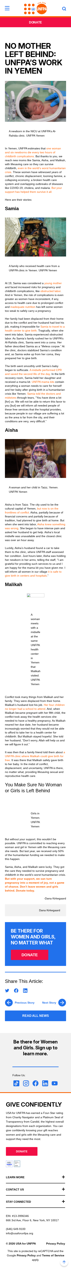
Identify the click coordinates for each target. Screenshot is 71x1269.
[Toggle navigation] (7, 8)
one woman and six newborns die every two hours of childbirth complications (33, 152)
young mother (53, 283)
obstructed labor (50, 291)
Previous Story (25, 1002)
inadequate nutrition (22, 306)
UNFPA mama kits (43, 381)
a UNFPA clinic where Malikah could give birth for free (35, 756)
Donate (35, 22)
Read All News (35, 1015)
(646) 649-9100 (15, 1229)
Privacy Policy (55, 1243)
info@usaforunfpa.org (19, 1233)
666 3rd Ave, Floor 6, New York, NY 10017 (32, 1220)
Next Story (49, 1002)
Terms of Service (53, 1255)
